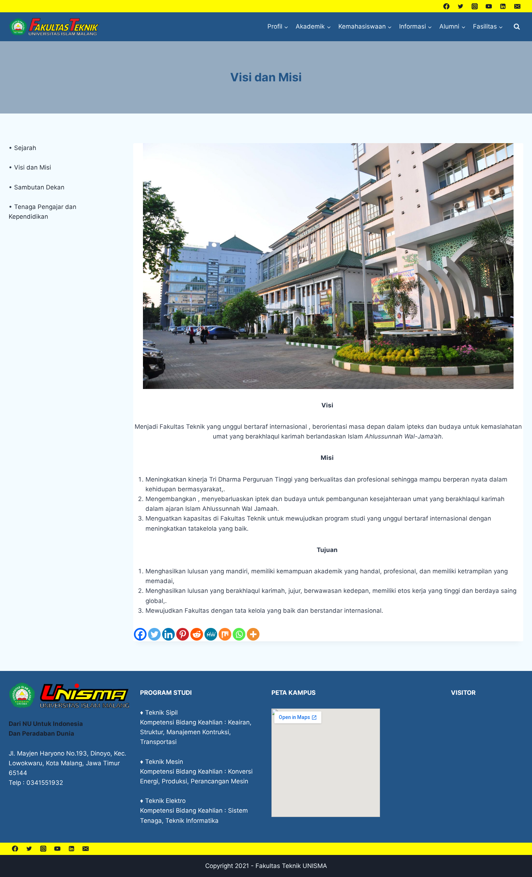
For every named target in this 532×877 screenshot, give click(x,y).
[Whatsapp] (239, 634)
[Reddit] (196, 634)
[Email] (517, 6)
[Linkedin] (503, 6)
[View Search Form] (516, 26)
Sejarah (25, 147)
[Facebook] (446, 6)
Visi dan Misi (32, 167)
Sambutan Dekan (39, 187)
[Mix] (225, 634)
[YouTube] (489, 6)
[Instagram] (475, 6)
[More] (253, 634)
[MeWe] (210, 634)
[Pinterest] (182, 634)
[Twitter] (461, 6)
